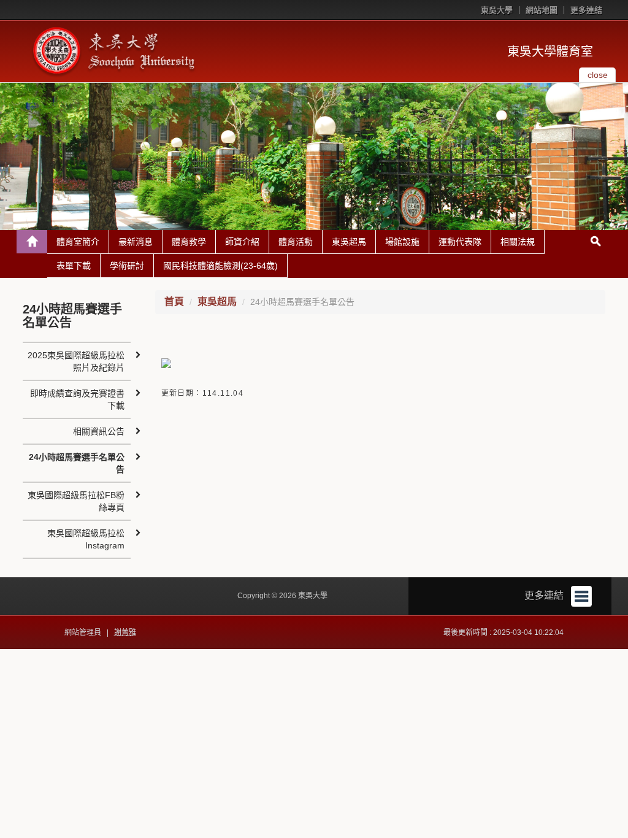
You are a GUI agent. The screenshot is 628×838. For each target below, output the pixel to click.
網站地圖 (541, 10)
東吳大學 (497, 10)
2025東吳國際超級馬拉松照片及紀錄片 (76, 361)
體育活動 (295, 242)
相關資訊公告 (98, 431)
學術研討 (127, 266)
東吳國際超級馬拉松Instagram (85, 539)
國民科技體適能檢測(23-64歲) (220, 266)
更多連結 (586, 10)
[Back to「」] (32, 241)
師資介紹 (242, 242)
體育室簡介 (77, 242)
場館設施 (402, 242)
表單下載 (73, 266)
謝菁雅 (125, 632)
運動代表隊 (459, 242)
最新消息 (135, 242)
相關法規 (517, 242)
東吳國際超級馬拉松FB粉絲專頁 (76, 501)
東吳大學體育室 (550, 51)
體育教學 (189, 242)
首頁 (174, 301)
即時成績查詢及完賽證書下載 (77, 399)
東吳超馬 (349, 242)
